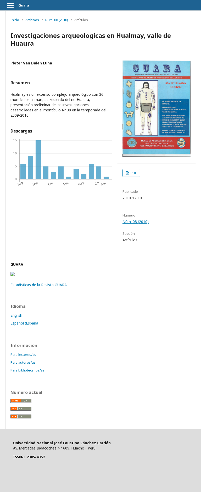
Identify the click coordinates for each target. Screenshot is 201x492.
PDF (133, 173)
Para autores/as (23, 362)
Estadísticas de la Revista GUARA (38, 284)
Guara (23, 5)
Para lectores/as (23, 354)
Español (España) (25, 323)
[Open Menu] (10, 5)
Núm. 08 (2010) (56, 19)
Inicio (14, 19)
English (16, 315)
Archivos (32, 19)
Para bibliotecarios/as (27, 370)
